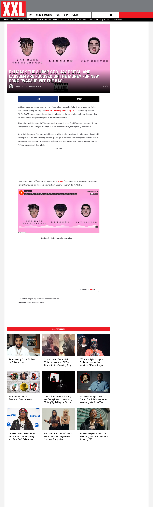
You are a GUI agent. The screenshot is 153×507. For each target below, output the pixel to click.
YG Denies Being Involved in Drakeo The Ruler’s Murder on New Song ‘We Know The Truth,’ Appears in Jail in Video (93, 399)
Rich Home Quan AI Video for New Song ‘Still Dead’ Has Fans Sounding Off (94, 436)
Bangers (30, 299)
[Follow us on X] (105, 15)
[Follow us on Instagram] (100, 15)
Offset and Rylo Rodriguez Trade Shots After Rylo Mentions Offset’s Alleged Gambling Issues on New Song (94, 362)
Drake (60, 181)
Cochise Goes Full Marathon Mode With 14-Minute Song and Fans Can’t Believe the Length (22, 436)
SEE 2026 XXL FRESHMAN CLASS (75, 20)
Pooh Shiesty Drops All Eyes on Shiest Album (22, 361)
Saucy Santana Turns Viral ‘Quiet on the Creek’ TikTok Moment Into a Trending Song (57, 362)
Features (75, 15)
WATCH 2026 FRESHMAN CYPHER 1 (22, 20)
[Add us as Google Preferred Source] (94, 15)
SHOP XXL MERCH (95, 20)
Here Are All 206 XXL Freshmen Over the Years (20, 398)
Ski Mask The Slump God (55, 110)
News (30, 15)
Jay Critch (72, 110)
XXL (91, 290)
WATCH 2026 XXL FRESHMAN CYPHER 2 (49, 20)
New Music (35, 302)
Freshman (48, 15)
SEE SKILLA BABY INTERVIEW (113, 20)
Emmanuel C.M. (18, 86)
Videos (58, 15)
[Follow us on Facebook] (116, 15)
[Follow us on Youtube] (111, 15)
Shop (66, 15)
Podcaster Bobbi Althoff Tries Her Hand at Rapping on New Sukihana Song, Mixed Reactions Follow (58, 436)
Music (38, 15)
